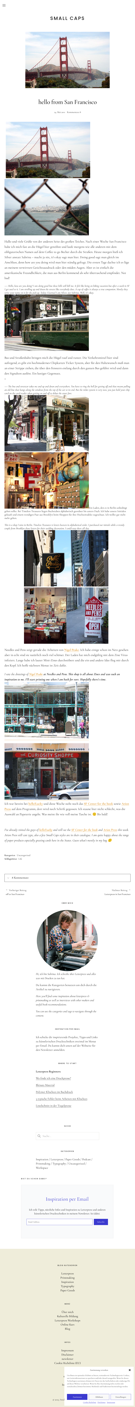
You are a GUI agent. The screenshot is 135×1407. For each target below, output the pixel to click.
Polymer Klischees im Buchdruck (54, 1092)
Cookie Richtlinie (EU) (67, 1363)
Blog (67, 1328)
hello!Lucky (35, 804)
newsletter (67, 1359)
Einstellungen (120, 1397)
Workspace (42, 1168)
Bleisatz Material (45, 1085)
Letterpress (57, 1159)
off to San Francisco (16, 892)
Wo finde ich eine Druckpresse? (53, 1078)
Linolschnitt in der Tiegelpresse (53, 1105)
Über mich (68, 1312)
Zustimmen (77, 1397)
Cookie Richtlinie (89, 1402)
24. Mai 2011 (59, 112)
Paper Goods (72, 1159)
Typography (59, 1163)
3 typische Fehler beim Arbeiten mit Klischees (61, 1099)
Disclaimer (102, 1402)
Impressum (111, 1402)
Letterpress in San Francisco (99, 892)
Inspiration (42, 1159)
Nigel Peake (71, 650)
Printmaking (43, 1163)
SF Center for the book (98, 804)
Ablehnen (99, 1397)
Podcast (86, 1159)
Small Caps (67, 18)
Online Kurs (67, 1324)
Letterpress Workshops (67, 1320)
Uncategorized (23, 855)
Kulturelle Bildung (67, 1316)
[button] (129, 1370)
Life (20, 858)
